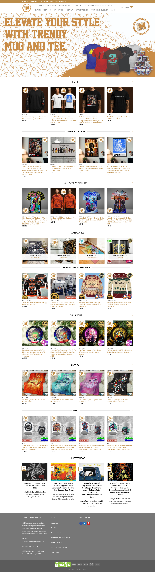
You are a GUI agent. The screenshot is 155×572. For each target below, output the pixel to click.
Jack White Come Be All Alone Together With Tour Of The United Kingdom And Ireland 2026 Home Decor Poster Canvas (118, 169)
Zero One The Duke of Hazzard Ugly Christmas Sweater (34, 303)
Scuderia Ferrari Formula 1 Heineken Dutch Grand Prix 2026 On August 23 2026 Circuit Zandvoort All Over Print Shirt (119, 221)
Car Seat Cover (82, 10)
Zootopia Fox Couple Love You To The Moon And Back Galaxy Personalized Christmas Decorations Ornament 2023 (63, 353)
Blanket (83, 6)
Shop (40, 6)
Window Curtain (56, 10)
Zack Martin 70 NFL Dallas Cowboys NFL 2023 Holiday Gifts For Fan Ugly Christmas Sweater (63, 304)
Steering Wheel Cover (99, 10)
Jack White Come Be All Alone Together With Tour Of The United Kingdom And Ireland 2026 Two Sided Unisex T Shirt (63, 120)
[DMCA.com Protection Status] (63, 564)
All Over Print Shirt (65, 6)
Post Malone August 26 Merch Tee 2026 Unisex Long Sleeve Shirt (34, 118)
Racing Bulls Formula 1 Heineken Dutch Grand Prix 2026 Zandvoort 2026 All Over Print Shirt (91, 220)
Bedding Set (92, 6)
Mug (76, 6)
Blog (113, 10)
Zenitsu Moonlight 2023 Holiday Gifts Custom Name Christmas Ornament (119, 351)
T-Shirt (46, 6)
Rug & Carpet (105, 6)
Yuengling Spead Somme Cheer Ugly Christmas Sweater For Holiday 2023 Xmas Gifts (119, 304)
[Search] (35, 6)
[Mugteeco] (26, 8)
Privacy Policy (56, 542)
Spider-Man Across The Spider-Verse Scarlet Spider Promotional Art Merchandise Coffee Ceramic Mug (91, 447)
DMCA (53, 528)
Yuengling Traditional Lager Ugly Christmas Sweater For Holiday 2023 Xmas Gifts (91, 304)
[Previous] (22, 108)
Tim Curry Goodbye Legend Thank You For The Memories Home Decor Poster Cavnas (91, 168)
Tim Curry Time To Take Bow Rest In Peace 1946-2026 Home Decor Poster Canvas (63, 168)
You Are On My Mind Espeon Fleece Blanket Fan (90, 401)
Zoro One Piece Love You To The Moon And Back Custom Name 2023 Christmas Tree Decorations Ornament (34, 353)
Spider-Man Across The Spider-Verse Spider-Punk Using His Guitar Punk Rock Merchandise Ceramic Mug (63, 447)
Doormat (69, 10)
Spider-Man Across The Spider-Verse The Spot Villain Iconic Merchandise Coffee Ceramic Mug (35, 447)
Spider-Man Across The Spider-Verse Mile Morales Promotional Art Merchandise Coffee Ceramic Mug (119, 447)
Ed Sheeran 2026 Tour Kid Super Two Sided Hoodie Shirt (63, 219)
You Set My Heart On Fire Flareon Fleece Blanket (33, 401)
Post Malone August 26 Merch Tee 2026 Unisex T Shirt (118, 118)
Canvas (53, 6)
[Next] (132, 108)
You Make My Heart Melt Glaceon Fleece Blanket (62, 401)
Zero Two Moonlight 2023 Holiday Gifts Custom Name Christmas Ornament (90, 352)
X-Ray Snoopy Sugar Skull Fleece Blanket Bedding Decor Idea (117, 401)
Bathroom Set (41, 10)
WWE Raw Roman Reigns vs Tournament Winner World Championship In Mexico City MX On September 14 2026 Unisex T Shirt (91, 120)
